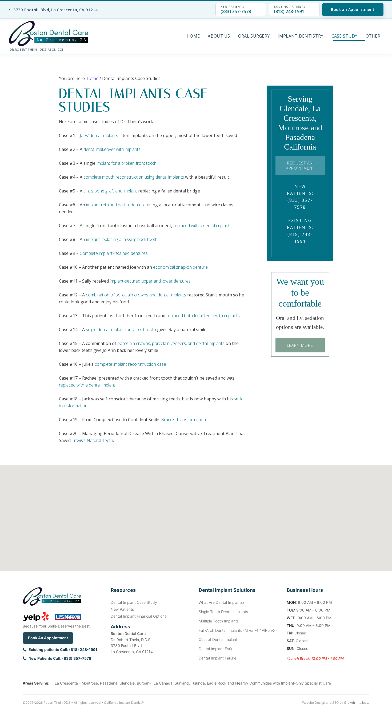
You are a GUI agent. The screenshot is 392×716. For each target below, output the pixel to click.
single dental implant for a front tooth (121, 329)
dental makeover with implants (112, 149)
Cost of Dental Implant (218, 639)
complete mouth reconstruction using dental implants (133, 177)
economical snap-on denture (180, 267)
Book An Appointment (48, 637)
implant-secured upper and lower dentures (150, 281)
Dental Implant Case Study (134, 602)
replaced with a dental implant (87, 385)
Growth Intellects (356, 703)
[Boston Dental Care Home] (49, 33)
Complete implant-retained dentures (114, 253)
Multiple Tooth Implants (219, 621)
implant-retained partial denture (116, 205)
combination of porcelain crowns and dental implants (136, 295)
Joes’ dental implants (99, 135)
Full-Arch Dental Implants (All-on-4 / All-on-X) (238, 630)
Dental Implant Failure (217, 658)
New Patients (122, 609)
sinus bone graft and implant (110, 191)
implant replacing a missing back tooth (122, 239)
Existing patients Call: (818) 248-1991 (63, 649)
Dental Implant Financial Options (138, 616)
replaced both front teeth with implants (203, 316)
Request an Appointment (300, 165)
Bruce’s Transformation (183, 420)
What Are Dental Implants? (222, 602)
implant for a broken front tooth (127, 163)
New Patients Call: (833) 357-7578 (60, 658)
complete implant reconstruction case (130, 364)
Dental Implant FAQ (215, 648)
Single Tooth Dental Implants (223, 611)
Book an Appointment (353, 9)
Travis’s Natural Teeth (92, 440)
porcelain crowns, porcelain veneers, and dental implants (171, 343)
